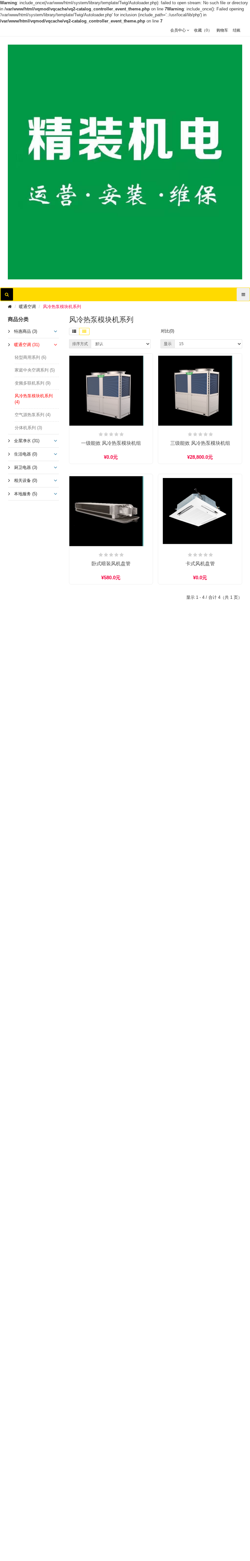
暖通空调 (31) (26, 344)
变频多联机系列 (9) (32, 383)
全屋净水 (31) (26, 440)
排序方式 (80, 344)
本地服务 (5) (25, 493)
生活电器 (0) (25, 454)
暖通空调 (27, 306)
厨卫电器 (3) (25, 467)
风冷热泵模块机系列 (62, 306)
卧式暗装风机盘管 (111, 563)
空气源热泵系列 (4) (32, 414)
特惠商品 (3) (25, 331)
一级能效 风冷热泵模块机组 (111, 443)
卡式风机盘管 (200, 563)
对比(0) (167, 331)
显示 (168, 344)
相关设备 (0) (25, 480)
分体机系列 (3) (28, 427)
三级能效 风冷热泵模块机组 (200, 443)
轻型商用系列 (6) (30, 357)
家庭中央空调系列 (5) (35, 370)
